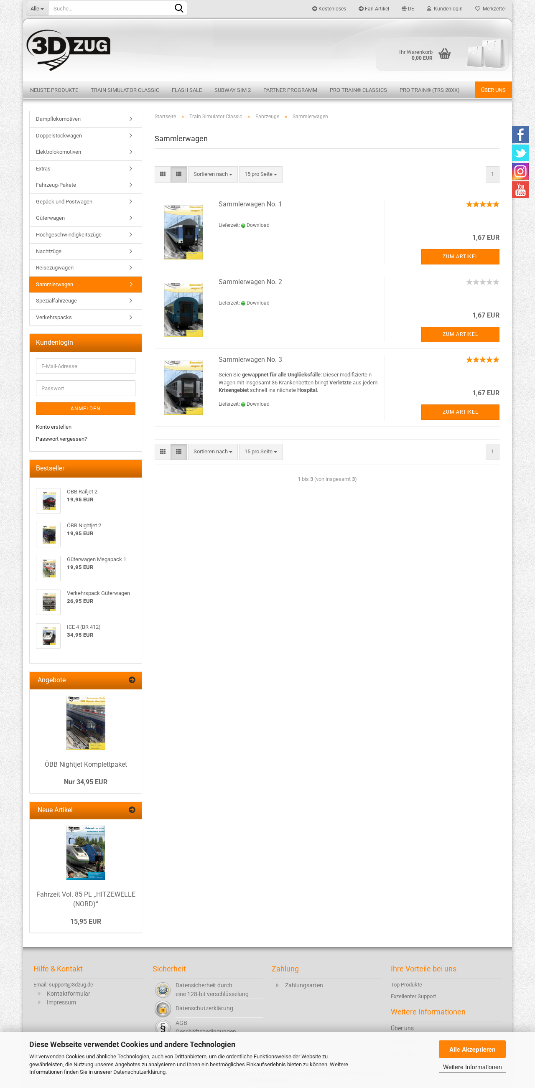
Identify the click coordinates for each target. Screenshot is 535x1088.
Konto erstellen (53, 427)
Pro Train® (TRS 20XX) (430, 90)
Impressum (61, 1002)
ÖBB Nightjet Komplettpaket (86, 764)
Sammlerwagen (54, 284)
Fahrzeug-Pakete (56, 185)
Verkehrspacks (54, 317)
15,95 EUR (85, 921)
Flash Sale (187, 90)
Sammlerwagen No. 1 (250, 204)
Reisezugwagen (55, 267)
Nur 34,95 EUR (85, 782)
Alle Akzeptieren (472, 1049)
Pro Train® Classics (358, 90)
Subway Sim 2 (232, 90)
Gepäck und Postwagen (64, 201)
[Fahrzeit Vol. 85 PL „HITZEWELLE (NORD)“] (85, 853)
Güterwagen (50, 218)
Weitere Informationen (472, 1067)
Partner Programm (290, 90)
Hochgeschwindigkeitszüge (69, 234)
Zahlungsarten (304, 985)
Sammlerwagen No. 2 (250, 282)
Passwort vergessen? (61, 439)
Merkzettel (493, 9)
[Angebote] (132, 680)
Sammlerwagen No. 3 (250, 360)
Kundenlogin (447, 9)
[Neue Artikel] (132, 810)
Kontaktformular (68, 993)
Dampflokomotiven (58, 119)
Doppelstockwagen (59, 135)
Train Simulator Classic (125, 90)
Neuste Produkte (54, 90)
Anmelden (86, 409)
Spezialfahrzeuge (56, 300)
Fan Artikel (376, 9)
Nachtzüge (48, 251)
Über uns (493, 90)
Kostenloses (331, 9)
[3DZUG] (267, 49)
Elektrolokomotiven (58, 152)
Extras (43, 168)
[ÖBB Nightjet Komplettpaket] (85, 723)
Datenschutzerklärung (139, 1072)
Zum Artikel (460, 256)
